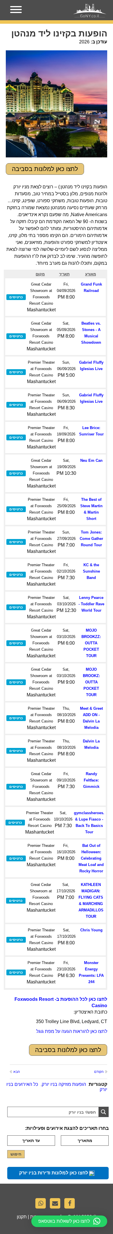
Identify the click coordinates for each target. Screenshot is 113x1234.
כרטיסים (16, 297)
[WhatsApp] (42, 1204)
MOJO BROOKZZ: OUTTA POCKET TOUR (91, 643)
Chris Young (91, 930)
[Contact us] (56, 1204)
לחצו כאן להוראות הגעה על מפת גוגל (71, 1031)
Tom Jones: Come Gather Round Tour (91, 538)
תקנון (22, 1216)
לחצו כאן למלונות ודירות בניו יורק (54, 1172)
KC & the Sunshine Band (91, 571)
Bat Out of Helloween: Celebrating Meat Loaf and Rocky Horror (91, 858)
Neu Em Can (91, 460)
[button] (69, 1221)
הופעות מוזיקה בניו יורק (64, 1084)
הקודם (99, 1072)
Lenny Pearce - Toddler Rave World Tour (91, 604)
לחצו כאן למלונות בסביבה (45, 168)
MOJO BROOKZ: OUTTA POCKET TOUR (91, 682)
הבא (16, 1072)
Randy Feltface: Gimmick (91, 780)
